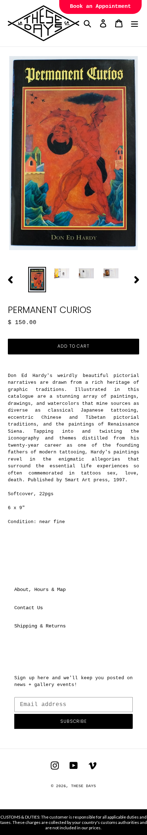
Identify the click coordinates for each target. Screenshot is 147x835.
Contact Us (28, 608)
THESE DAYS (83, 786)
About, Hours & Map (40, 589)
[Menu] (134, 23)
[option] (37, 279)
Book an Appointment (100, 7)
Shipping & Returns (40, 626)
